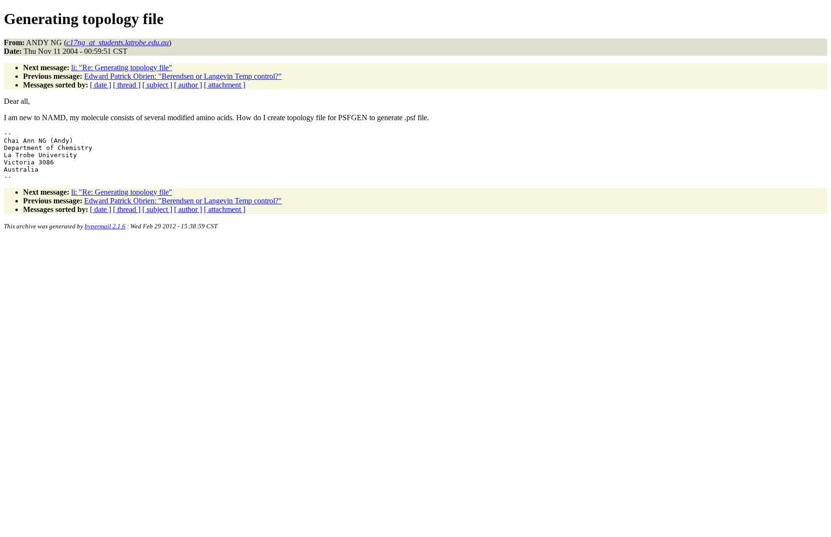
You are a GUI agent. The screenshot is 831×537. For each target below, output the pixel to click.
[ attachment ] (224, 85)
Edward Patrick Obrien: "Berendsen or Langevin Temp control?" (183, 76)
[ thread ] (126, 85)
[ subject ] (157, 85)
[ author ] (188, 85)
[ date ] (100, 85)
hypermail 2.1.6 (105, 226)
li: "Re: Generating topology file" (121, 67)
